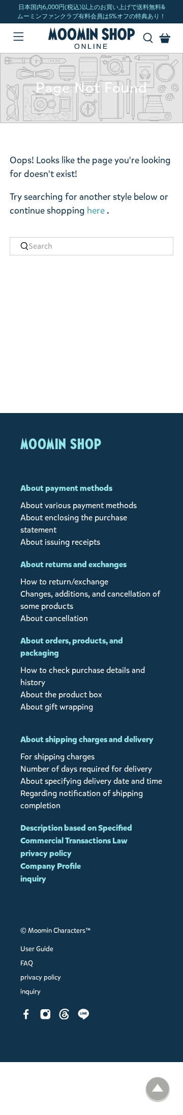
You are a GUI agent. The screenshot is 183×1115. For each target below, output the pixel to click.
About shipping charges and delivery (87, 739)
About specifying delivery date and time (91, 781)
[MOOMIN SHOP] (91, 38)
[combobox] (91, 246)
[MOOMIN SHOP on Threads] (64, 1016)
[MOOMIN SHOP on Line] (83, 1016)
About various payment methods (78, 505)
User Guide (36, 949)
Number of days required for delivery (86, 769)
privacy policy (46, 853)
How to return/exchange (64, 581)
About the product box (61, 694)
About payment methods (66, 488)
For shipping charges (57, 756)
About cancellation (54, 618)
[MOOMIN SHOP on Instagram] (45, 1016)
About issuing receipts (60, 542)
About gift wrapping (56, 706)
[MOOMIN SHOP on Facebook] (26, 1016)
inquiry (33, 878)
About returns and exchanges (73, 564)
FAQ (26, 963)
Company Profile (50, 866)
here (96, 210)
